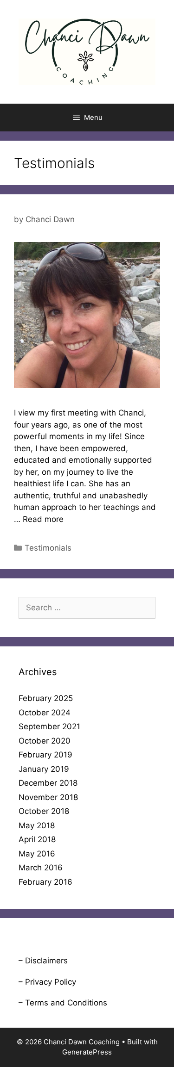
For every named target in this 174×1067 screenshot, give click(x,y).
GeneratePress (87, 1052)
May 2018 (37, 825)
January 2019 (44, 769)
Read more (43, 519)
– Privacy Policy (47, 981)
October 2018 (44, 811)
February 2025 (46, 698)
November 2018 (48, 797)
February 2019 (45, 754)
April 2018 (37, 839)
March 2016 (41, 867)
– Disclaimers (43, 960)
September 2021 (49, 726)
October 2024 (45, 712)
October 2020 (45, 740)
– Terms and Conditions (63, 1002)
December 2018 (48, 783)
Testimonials (48, 547)
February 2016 (45, 882)
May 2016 (37, 853)
